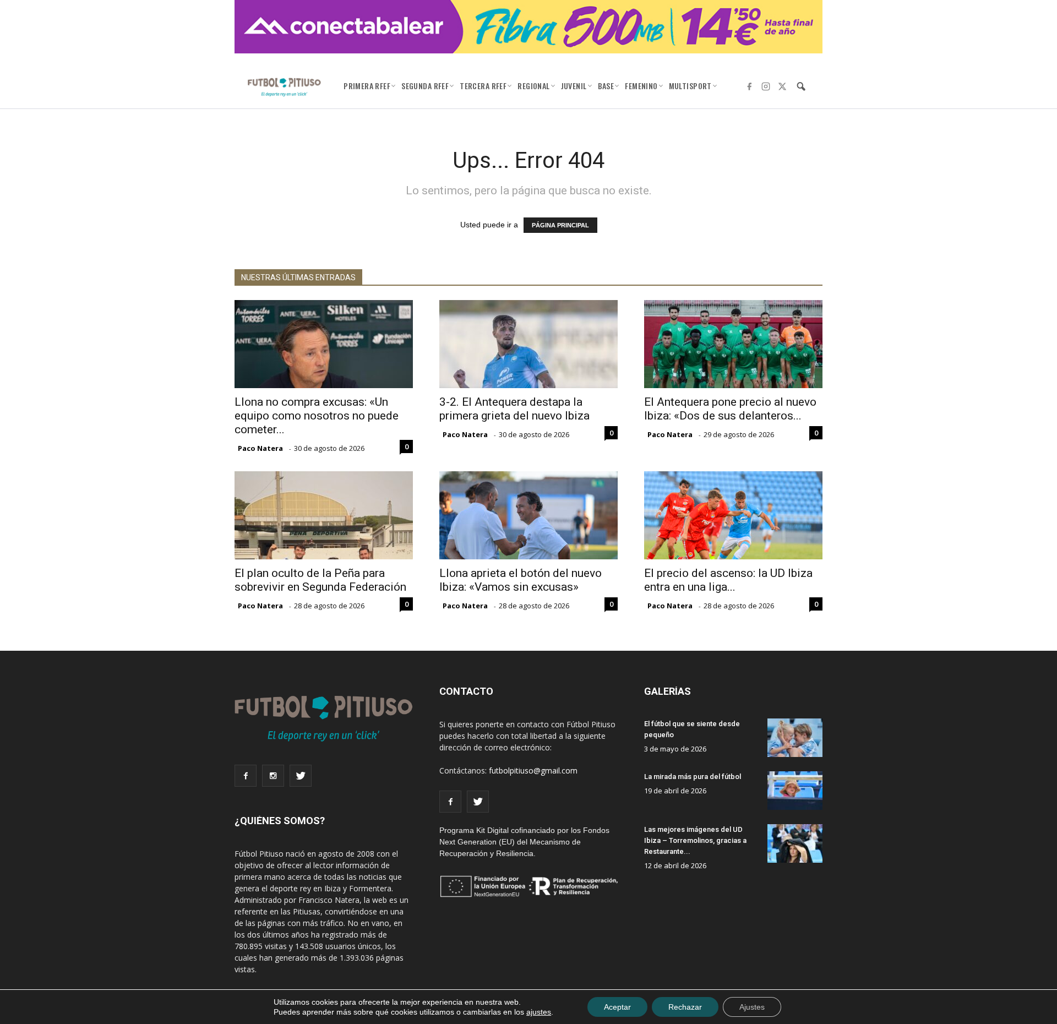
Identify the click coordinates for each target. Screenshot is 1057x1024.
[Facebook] (749, 86)
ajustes (538, 1011)
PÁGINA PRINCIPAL (560, 225)
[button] (801, 86)
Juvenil (574, 85)
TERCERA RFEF (483, 85)
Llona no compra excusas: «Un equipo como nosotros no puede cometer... (317, 415)
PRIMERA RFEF (367, 85)
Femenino (641, 85)
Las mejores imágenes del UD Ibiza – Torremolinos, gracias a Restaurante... (695, 840)
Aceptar (617, 1007)
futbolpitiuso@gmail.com (533, 770)
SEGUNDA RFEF (425, 85)
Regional (533, 85)
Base (606, 85)
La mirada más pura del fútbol (692, 776)
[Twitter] (782, 86)
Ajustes (752, 1007)
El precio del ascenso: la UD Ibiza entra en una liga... (728, 580)
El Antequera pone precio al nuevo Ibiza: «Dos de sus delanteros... (730, 408)
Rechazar (685, 1007)
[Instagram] (766, 86)
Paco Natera (260, 448)
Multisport (690, 85)
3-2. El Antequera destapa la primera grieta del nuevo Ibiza (514, 408)
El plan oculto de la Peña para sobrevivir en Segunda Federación (320, 580)
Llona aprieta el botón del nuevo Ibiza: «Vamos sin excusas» (520, 580)
